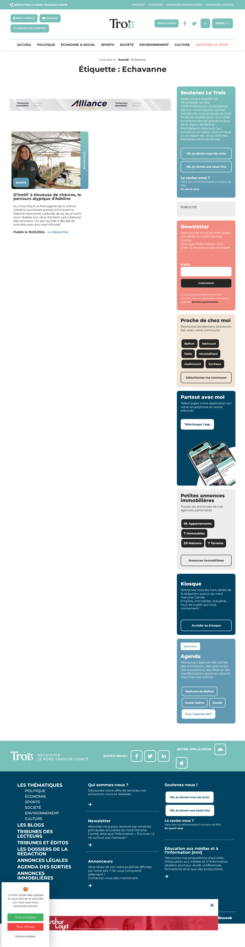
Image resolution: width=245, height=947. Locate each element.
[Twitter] (194, 23)
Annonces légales (220, 4)
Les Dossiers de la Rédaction (42, 851)
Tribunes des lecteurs (35, 833)
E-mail (185, 264)
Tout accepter (25, 917)
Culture (182, 44)
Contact (138, 4)
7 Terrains (216, 543)
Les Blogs (30, 825)
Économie (35, 796)
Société (127, 44)
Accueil (24, 44)
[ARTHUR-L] (122, 923)
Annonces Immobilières (184, 4)
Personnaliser (25, 936)
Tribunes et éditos (42, 842)
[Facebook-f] (184, 23)
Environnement (154, 44)
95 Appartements (198, 523)
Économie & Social (78, 44)
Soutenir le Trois (212, 44)
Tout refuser (25, 927)
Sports (107, 44)
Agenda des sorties (44, 867)
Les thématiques (39, 785)
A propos (155, 4)
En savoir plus (190, 189)
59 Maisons (193, 543)
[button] (212, 905)
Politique (46, 44)
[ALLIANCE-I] (90, 124)
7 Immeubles (194, 533)
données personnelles (205, 301)
